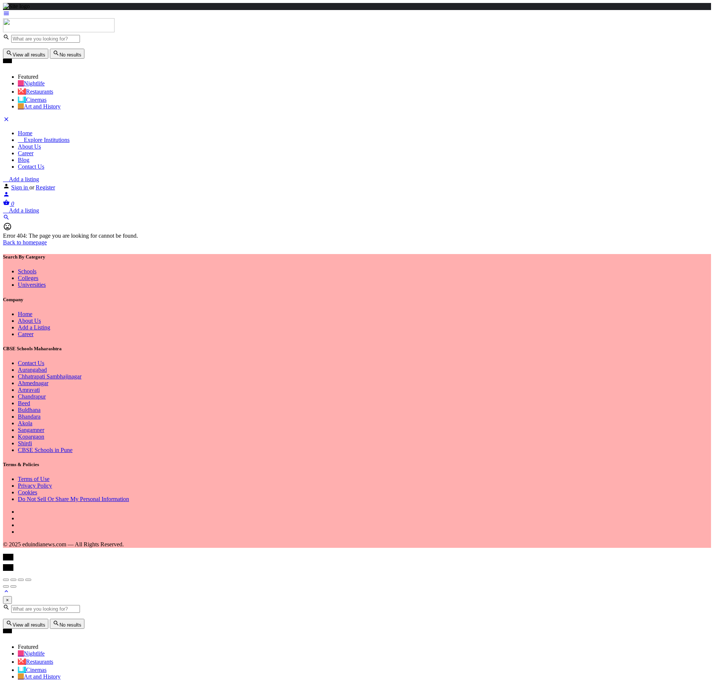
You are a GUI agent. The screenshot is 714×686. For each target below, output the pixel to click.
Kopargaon (31, 436)
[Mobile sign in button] (6, 195)
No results (70, 55)
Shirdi (25, 443)
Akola (25, 423)
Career (25, 153)
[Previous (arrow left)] (6, 586)
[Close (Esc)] (6, 580)
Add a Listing (34, 327)
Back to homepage (25, 242)
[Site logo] (59, 30)
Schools (27, 271)
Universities (32, 285)
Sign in (20, 187)
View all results (29, 55)
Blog (23, 160)
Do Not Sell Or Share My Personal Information (73, 499)
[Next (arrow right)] (13, 586)
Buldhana (29, 410)
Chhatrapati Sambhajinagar (49, 376)
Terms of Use (33, 479)
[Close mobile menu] (6, 120)
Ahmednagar (33, 383)
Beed (24, 403)
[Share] (13, 580)
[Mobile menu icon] (357, 14)
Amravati (29, 390)
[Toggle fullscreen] (21, 580)
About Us (29, 146)
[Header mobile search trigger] (6, 218)
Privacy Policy (35, 485)
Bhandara (29, 416)
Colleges (28, 278)
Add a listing (23, 179)
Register (45, 187)
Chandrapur (32, 396)
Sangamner (31, 430)
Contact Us (31, 166)
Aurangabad (32, 370)
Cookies (27, 492)
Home (25, 133)
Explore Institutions (46, 140)
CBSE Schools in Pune (45, 450)
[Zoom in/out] (28, 580)
